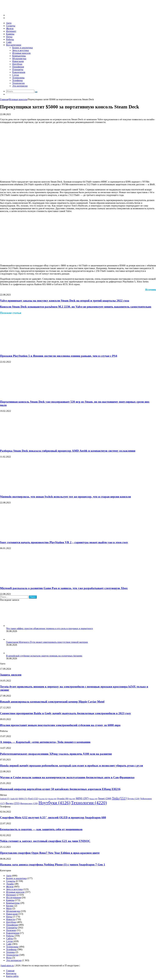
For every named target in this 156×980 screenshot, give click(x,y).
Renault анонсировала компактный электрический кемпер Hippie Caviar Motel (52, 701)
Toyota (133, 798)
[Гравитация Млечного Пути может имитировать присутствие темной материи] (10, 639)
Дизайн (10, 884)
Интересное (29, 803)
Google (43, 799)
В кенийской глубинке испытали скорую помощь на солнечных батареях (44, 655)
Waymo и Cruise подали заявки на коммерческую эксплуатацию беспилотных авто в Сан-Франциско (67, 777)
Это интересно (20, 86)
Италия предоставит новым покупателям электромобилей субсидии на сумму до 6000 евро (60, 725)
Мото (9, 908)
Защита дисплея (10, 674)
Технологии (18, 83)
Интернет (11, 31)
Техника (10, 952)
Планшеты (17, 69)
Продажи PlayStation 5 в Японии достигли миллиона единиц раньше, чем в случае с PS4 (58, 355)
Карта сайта (12, 976)
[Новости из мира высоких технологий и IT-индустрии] (23, 10)
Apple (14, 799)
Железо (10, 28)
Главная (4, 99)
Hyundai (63, 798)
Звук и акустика (20, 50)
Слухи (15, 75)
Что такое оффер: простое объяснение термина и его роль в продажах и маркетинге (49, 628)
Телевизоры (18, 77)
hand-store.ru (7, 965)
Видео (13, 803)
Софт (9, 42)
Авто (8, 23)
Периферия (18, 66)
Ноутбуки (17, 64)
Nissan (93, 799)
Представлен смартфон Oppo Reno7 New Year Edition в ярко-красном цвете (49, 852)
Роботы (10, 39)
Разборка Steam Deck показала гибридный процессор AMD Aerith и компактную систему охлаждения (67, 450)
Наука (9, 36)
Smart (104, 798)
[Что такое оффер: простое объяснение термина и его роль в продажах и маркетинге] (23, 625)
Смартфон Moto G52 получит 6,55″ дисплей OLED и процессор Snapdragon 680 (53, 817)
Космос (10, 905)
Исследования (13, 897)
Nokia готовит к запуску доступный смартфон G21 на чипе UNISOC (45, 841)
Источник (150, 289)
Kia (72, 799)
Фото (9, 957)
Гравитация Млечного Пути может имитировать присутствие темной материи (47, 642)
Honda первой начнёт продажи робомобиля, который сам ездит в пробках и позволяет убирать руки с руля (71, 765)
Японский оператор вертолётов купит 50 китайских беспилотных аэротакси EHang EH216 (60, 789)
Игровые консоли (21, 53)
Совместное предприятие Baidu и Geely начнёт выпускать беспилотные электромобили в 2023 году (65, 713)
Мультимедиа (19, 58)
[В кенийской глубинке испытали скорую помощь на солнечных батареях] (10, 653)
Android (5, 799)
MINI (82, 798)
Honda (52, 799)
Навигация (18, 61)
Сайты (9, 938)
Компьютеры (19, 56)
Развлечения (18, 72)
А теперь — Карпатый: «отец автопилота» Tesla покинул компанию (45, 742)
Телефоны (17, 80)
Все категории (13, 45)
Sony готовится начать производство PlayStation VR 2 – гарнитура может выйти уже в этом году (64, 542)
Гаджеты (10, 25)
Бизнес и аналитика (22, 47)
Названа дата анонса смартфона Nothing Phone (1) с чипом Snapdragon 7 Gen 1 (52, 864)
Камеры (10, 34)
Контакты (11, 973)
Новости (10, 919)
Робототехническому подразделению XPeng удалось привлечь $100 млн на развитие (56, 753)
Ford (33, 798)
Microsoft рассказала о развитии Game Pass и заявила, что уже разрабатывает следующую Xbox (64, 588)
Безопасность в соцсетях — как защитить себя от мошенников (41, 829)
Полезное (11, 930)
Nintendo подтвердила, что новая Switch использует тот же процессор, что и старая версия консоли (65, 496)
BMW (23, 799)
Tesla (119, 798)
